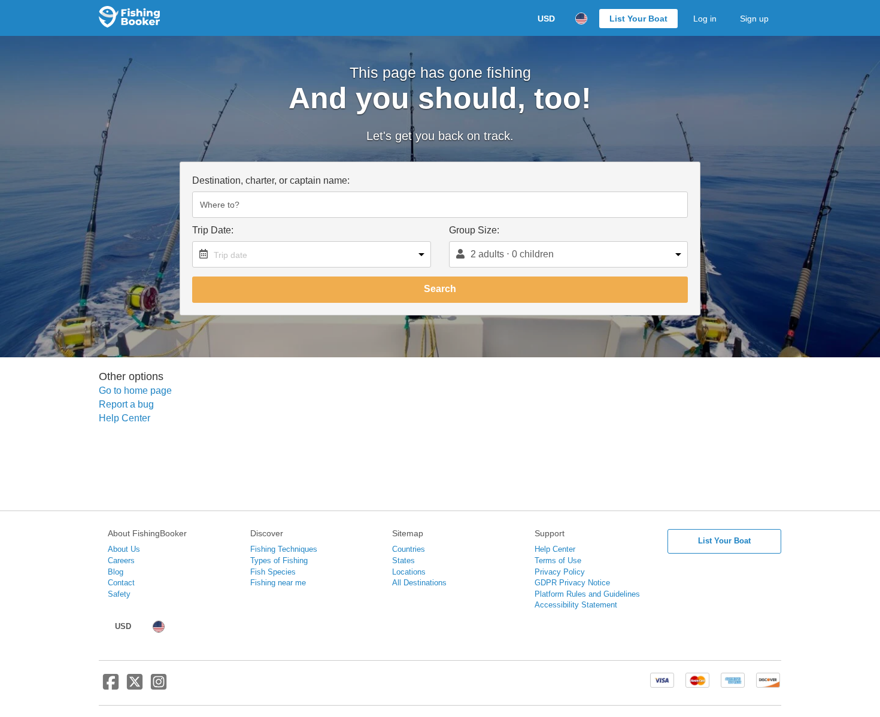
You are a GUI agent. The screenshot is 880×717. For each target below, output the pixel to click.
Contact (121, 582)
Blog (115, 571)
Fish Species (273, 571)
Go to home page (135, 390)
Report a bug (126, 404)
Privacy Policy (560, 571)
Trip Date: (212, 230)
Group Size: (474, 230)
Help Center (124, 418)
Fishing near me (278, 582)
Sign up (754, 18)
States (403, 560)
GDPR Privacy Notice (572, 582)
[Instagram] (159, 686)
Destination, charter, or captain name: (271, 180)
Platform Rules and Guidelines (587, 594)
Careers (121, 560)
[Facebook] (111, 686)
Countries (408, 549)
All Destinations (419, 582)
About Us (124, 549)
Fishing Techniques (283, 549)
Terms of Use (558, 560)
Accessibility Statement (576, 604)
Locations (409, 571)
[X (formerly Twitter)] (135, 686)
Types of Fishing (279, 560)
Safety (119, 594)
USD (546, 18)
